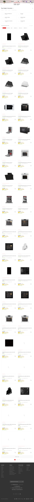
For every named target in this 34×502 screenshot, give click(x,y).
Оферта (19, 472)
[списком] (31, 25)
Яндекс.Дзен (20, 494)
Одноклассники (18, 494)
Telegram (16, 494)
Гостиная (2, 471)
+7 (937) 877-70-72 (15, 484)
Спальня (2, 472)
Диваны (2, 466)
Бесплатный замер (11, 470)
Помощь (19, 473)
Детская (2, 474)
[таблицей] (32, 25)
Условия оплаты (11, 466)
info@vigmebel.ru (17, 486)
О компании (28, 466)
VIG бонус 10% (20, 468)
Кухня (2, 473)
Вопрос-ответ (28, 470)
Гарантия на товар (11, 474)
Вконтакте (14, 494)
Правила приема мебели (12, 473)
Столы (2, 470)
